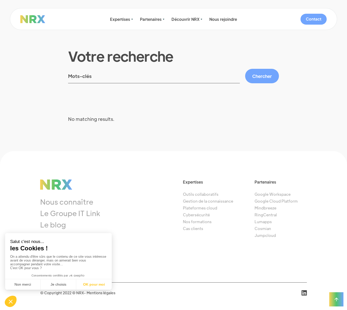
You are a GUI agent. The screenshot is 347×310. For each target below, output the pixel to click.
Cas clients (193, 228)
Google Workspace (273, 194)
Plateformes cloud (200, 207)
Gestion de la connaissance (208, 201)
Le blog (53, 224)
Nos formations (197, 221)
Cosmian (263, 228)
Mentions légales (101, 292)
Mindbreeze (265, 207)
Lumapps (263, 221)
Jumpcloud (265, 235)
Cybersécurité (196, 214)
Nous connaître (66, 201)
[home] (46, 19)
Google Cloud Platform (276, 201)
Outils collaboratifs (200, 194)
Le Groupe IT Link (70, 213)
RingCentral (266, 214)
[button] (121, 19)
